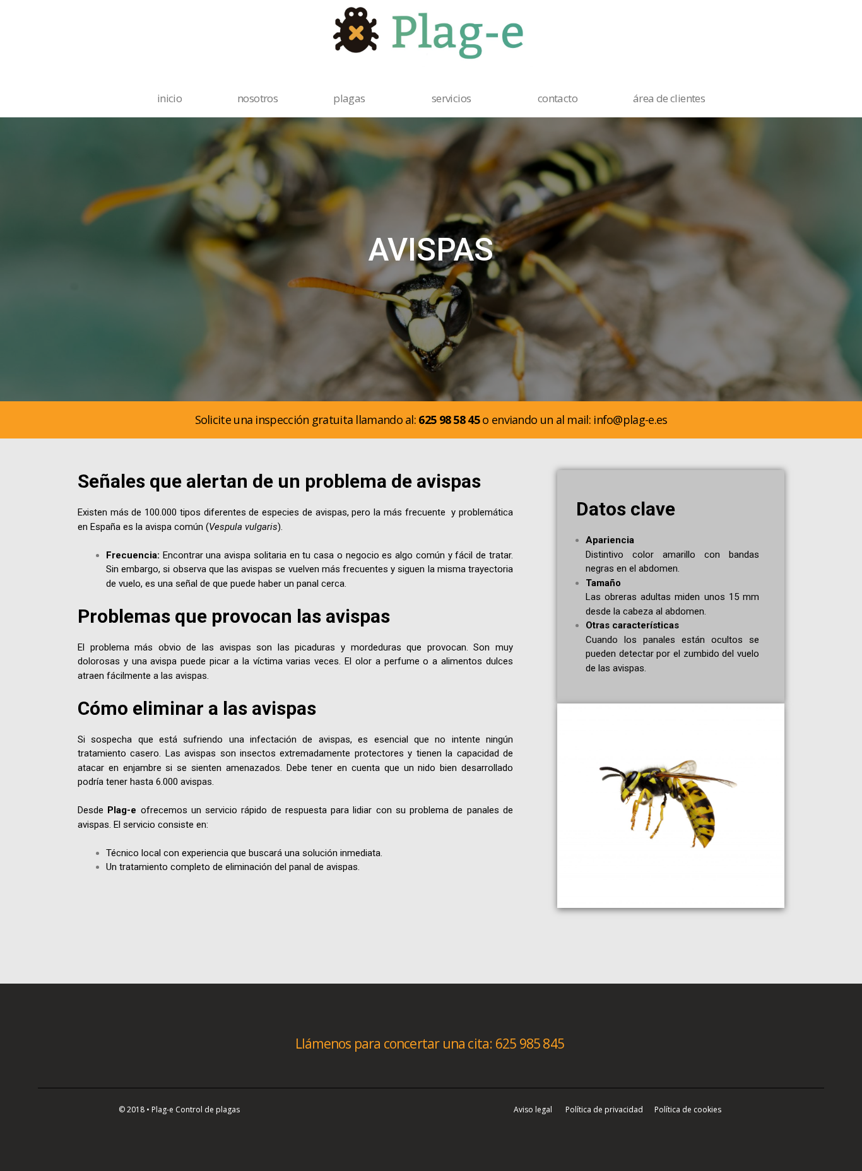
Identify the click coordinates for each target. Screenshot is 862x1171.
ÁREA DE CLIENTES (669, 98)
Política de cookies (687, 1109)
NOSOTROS (257, 98)
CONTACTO (557, 98)
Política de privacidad (604, 1109)
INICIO (169, 98)
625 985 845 (531, 1043)
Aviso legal (533, 1109)
